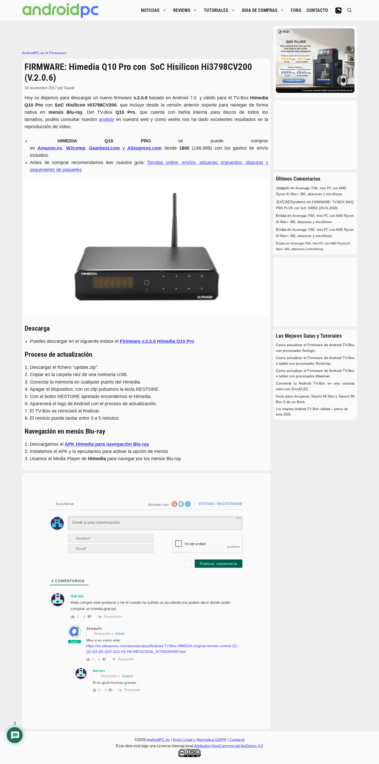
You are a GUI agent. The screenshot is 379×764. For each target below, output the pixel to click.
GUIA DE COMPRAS (259, 10)
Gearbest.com (104, 148)
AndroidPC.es (33, 53)
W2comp (75, 148)
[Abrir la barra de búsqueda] (349, 10)
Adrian (120, 634)
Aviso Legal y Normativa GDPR (199, 739)
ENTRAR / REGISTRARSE (220, 504)
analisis (106, 119)
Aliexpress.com (144, 148)
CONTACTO (317, 10)
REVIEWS (181, 10)
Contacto (237, 739)
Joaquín (94, 628)
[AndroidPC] (60, 10)
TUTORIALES (216, 10)
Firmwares (57, 53)
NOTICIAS (150, 10)
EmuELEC (300, 389)
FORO (296, 10)
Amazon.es (50, 148)
